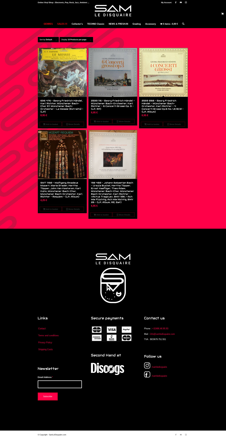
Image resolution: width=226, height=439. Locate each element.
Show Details (74, 124)
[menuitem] (165, 2)
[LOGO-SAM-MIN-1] (113, 12)
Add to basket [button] (51, 124)
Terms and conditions (48, 335)
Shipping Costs (45, 349)
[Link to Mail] (180, 2)
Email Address (45, 377)
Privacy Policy (45, 342)
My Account (166, 2)
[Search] (182, 24)
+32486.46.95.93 (160, 328)
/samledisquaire (159, 367)
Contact (42, 328)
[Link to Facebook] (175, 2)
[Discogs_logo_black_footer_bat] (107, 369)
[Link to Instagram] (185, 2)
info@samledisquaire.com (162, 334)
